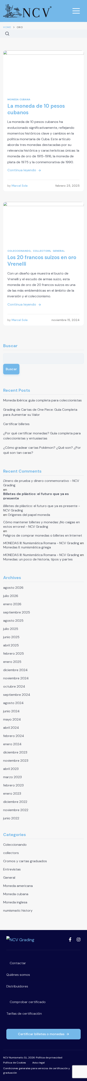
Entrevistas (12, 869)
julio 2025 (10, 629)
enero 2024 (12, 744)
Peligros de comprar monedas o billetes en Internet (42, 535)
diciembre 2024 (15, 670)
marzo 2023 (12, 777)
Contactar (17, 963)
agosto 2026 (13, 587)
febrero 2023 (13, 785)
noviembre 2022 (15, 810)
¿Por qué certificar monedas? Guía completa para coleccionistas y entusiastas (42, 436)
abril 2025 (11, 645)
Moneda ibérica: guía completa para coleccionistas (42, 400)
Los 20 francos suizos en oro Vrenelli (41, 260)
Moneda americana (18, 886)
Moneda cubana (18, 99)
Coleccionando (19, 251)
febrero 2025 (13, 653)
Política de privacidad (49, 1057)
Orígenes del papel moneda (29, 515)
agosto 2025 (13, 620)
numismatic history (18, 910)
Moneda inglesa (15, 902)
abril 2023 (11, 769)
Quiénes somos (18, 974)
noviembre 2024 (16, 678)
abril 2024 (11, 727)
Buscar (10, 345)
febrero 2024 (13, 736)
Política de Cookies (14, 1062)
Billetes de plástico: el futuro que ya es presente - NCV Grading (41, 508)
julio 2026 (10, 596)
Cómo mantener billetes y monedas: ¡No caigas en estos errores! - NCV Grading (41, 524)
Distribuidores (17, 986)
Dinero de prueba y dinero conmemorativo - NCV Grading (41, 483)
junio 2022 (11, 818)
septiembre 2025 (16, 612)
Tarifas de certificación (24, 1013)
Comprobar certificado (27, 1002)
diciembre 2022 (15, 802)
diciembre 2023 (15, 752)
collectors (41, 251)
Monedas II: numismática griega (27, 547)
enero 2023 (12, 793)
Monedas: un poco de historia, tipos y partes (38, 559)
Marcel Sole (20, 186)
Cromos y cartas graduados (25, 861)
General (59, 251)
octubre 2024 (14, 686)
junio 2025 (11, 637)
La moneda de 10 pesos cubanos (36, 109)
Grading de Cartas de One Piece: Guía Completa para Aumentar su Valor (40, 412)
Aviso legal (38, 1062)
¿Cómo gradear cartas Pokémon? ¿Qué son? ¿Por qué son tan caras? (42, 450)
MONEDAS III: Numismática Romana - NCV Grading (41, 543)
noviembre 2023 (15, 760)
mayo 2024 (12, 719)
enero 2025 (12, 661)
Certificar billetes (16, 424)
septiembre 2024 (16, 694)
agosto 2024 (13, 703)
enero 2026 (12, 604)
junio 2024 (11, 711)
